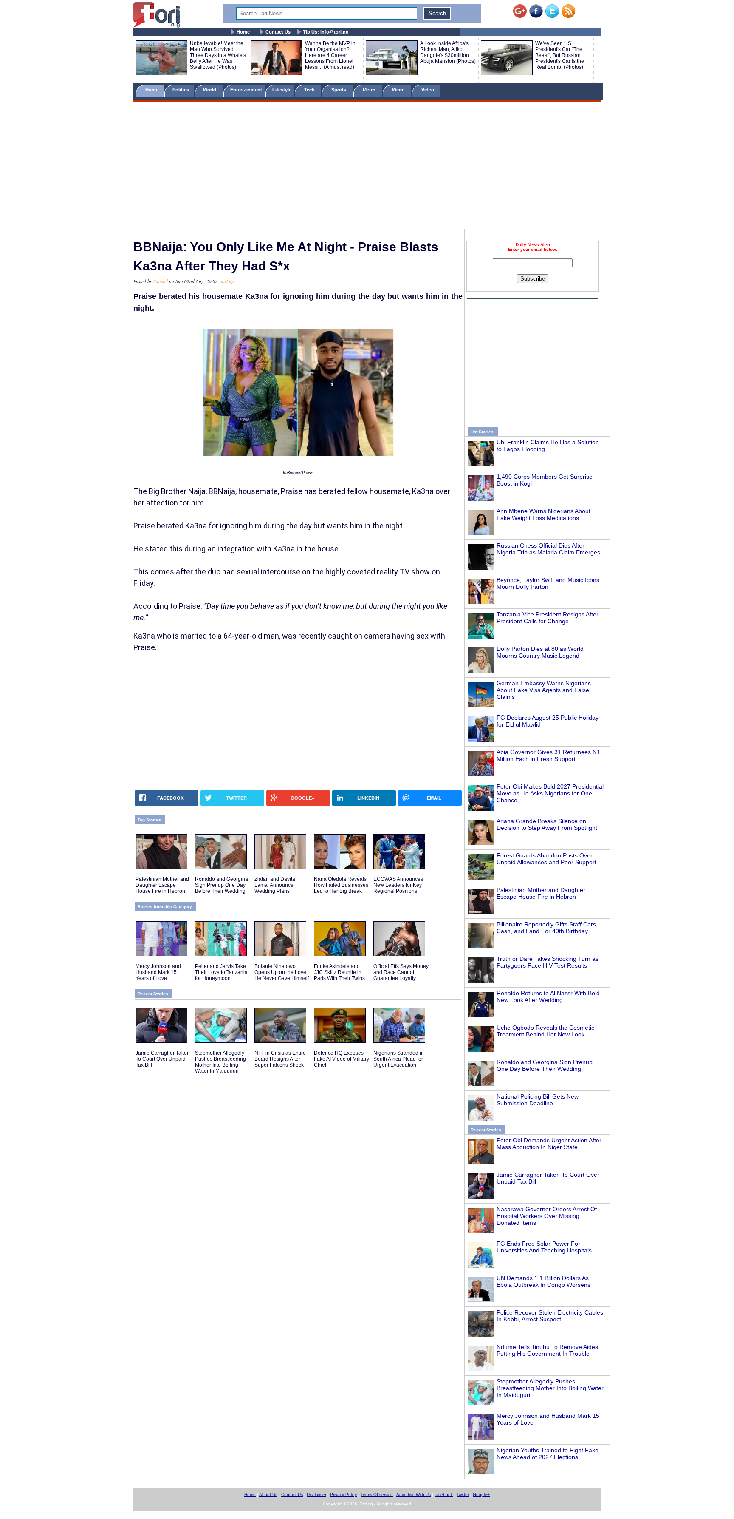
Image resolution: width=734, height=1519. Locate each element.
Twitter (463, 1494)
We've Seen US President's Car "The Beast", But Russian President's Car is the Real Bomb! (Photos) (559, 55)
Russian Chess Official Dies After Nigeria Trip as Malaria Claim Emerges (548, 549)
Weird (399, 89)
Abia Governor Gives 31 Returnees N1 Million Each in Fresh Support (548, 755)
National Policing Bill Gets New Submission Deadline (538, 1100)
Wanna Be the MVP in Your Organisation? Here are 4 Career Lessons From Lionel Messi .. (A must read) (330, 55)
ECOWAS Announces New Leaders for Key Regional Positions (398, 885)
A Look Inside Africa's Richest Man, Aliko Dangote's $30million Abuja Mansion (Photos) (448, 52)
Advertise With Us (413, 1494)
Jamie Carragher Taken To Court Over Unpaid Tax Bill (163, 1059)
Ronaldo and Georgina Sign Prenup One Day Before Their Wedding (545, 1065)
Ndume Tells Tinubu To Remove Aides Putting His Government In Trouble (547, 1350)
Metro (370, 89)
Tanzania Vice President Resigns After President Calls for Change (547, 618)
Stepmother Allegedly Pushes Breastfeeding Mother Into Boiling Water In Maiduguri (550, 1388)
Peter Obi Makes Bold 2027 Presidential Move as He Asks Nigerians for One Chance (550, 793)
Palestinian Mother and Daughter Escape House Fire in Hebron (541, 893)
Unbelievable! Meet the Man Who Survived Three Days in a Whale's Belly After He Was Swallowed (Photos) (218, 55)
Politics (181, 89)
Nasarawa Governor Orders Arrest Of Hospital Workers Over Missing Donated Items (547, 1216)
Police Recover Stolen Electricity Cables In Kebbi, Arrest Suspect (550, 1316)
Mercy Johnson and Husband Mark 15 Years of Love (158, 972)
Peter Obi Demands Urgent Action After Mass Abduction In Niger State (549, 1143)
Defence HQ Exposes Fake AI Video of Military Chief (341, 1059)
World (211, 89)
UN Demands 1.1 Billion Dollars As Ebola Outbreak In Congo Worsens (543, 1281)
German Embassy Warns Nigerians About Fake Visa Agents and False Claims (544, 690)
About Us (268, 1494)
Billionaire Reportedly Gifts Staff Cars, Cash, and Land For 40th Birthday (547, 927)
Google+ (481, 1494)
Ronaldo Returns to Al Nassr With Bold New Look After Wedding (548, 996)
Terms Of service (377, 1494)
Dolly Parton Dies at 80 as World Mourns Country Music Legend (540, 652)
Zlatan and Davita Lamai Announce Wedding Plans (274, 885)
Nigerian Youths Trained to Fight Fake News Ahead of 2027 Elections (547, 1453)
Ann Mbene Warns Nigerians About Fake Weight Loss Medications (543, 514)
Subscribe (532, 278)
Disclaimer (316, 1494)
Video (428, 89)
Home (243, 31)
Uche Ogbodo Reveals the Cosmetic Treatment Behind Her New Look (545, 1031)
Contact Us (278, 31)
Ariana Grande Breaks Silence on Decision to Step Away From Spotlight (547, 824)
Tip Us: (326, 31)
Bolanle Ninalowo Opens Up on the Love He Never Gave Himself (281, 972)
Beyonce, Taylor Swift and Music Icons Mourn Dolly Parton (548, 583)
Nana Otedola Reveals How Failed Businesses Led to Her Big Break (341, 885)
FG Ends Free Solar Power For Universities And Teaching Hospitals (544, 1247)
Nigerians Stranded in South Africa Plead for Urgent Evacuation (398, 1059)
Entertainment (246, 89)
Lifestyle (282, 89)
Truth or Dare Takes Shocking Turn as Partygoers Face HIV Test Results (547, 962)
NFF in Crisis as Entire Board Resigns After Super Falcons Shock (280, 1059)
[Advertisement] (367, 167)
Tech (310, 89)
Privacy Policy (343, 1494)
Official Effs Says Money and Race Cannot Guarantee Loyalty (401, 972)
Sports (339, 89)
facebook (444, 1494)
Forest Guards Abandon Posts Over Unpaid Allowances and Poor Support (546, 859)
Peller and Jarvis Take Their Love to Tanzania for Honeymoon (221, 972)
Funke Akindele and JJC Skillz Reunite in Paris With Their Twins (339, 972)
